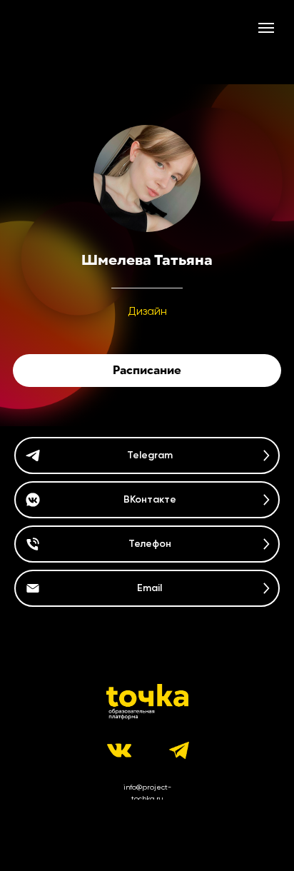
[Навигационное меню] (266, 28)
